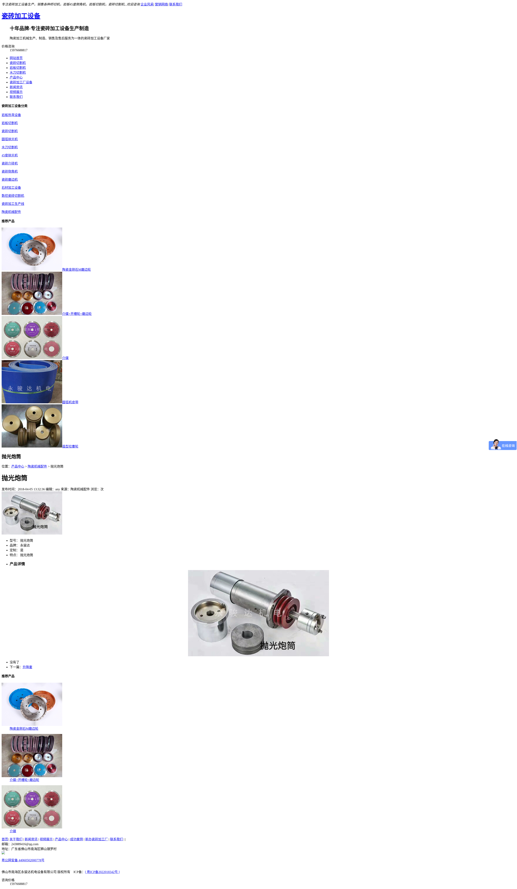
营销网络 (161, 4)
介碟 (13, 831)
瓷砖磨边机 (10, 179)
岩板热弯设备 (11, 115)
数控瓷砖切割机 (13, 195)
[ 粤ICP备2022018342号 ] (102, 872)
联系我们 (175, 4)
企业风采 (147, 4)
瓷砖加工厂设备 (21, 82)
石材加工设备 (11, 187)
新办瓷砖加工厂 (96, 839)
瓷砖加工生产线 (13, 203)
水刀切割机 (18, 72)
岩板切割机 (18, 67)
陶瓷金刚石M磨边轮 (24, 728)
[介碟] (32, 827)
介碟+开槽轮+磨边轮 (24, 780)
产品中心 (16, 77)
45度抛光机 (10, 155)
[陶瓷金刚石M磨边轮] (32, 725)
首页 (5, 839)
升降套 (27, 667)
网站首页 (16, 58)
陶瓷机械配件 (11, 212)
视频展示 (16, 92)
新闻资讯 (16, 87)
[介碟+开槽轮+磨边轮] (32, 776)
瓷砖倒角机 (10, 171)
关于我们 (15, 839)
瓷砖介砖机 (10, 163)
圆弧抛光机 (10, 139)
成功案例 (76, 839)
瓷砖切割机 (18, 63)
